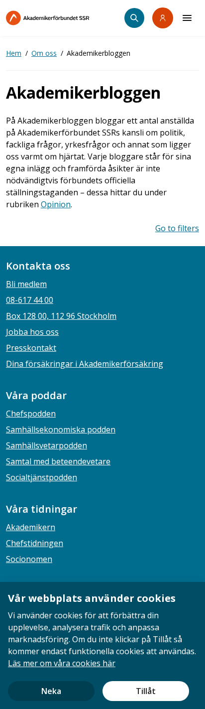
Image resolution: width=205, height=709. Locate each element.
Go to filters (177, 228)
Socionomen (29, 559)
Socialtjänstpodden (41, 477)
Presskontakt (31, 347)
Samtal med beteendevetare (58, 461)
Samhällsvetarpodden (46, 445)
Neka (51, 691)
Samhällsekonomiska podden (60, 429)
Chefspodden (31, 413)
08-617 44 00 (29, 299)
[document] (102, 645)
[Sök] (134, 18)
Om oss (44, 53)
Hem (13, 53)
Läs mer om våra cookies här (61, 663)
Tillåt (146, 691)
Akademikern (30, 527)
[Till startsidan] (65, 18)
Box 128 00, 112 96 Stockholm (61, 315)
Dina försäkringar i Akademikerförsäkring (84, 363)
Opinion (56, 204)
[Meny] (187, 18)
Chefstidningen (34, 543)
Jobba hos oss (32, 331)
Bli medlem (26, 284)
